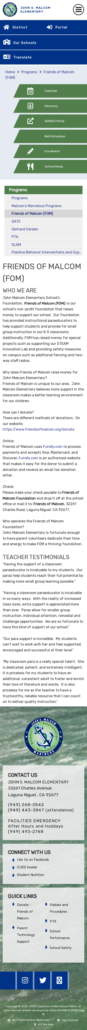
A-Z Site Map (45, 1024)
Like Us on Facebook (33, 860)
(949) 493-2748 (26, 831)
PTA (15, 237)
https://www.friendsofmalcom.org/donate (38, 429)
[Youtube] (60, 988)
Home (10, 72)
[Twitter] (43, 988)
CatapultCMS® (58, 1010)
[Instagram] (26, 988)
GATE (16, 221)
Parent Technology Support (26, 935)
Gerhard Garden (25, 229)
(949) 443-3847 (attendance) (41, 810)
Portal (61, 27)
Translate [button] (22, 57)
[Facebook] (8, 988)
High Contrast (70, 1020)
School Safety (61, 948)
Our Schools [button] (25, 43)
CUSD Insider (27, 867)
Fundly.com (52, 446)
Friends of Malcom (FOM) (32, 213)
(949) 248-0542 (26, 804)
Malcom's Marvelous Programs (37, 206)
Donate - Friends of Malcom (25, 911)
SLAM (16, 244)
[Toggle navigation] (78, 9)
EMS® (74, 1010)
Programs (29, 72)
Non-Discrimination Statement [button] (31, 1020)
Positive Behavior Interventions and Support (47, 252)
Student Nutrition (30, 875)
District (20, 27)
